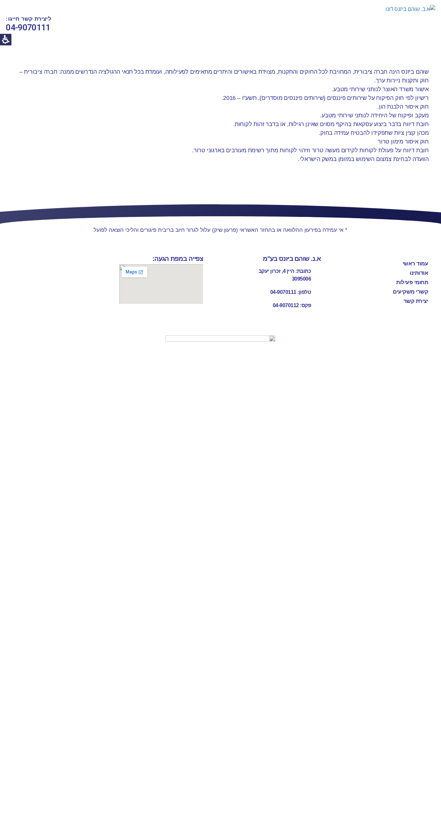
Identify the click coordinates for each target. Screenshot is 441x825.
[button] (5, 39)
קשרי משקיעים (410, 292)
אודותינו (419, 273)
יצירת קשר (416, 301)
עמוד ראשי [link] (415, 264)
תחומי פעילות (412, 282)
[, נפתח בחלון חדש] (220, 577)
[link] (379, 24)
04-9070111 (28, 27)
